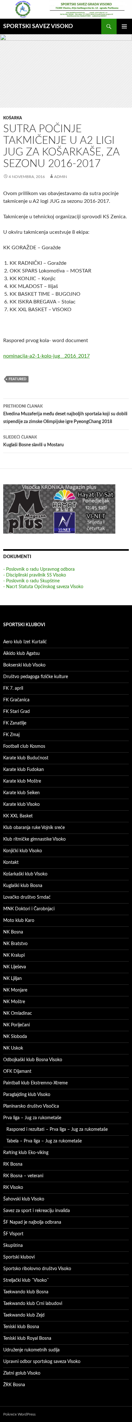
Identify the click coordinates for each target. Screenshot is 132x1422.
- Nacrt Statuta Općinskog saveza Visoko (43, 587)
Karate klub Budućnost (25, 758)
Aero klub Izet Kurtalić (25, 642)
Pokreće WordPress (19, 1414)
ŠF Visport (13, 1234)
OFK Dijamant (17, 1071)
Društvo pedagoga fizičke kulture (35, 677)
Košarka (12, 118)
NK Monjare (15, 990)
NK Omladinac (17, 1013)
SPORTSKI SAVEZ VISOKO (38, 26)
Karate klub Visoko (21, 804)
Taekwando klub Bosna (25, 1292)
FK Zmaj (11, 735)
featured (17, 379)
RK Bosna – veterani (23, 1176)
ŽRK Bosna (14, 1385)
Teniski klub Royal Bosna (27, 1338)
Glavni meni (124, 26)
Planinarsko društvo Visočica (31, 1106)
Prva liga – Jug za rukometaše (32, 1118)
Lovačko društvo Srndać (27, 897)
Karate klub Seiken (21, 793)
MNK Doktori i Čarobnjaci (28, 909)
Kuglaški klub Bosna (22, 886)
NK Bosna (13, 932)
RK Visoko (13, 1187)
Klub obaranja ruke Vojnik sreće (34, 827)
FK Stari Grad (16, 711)
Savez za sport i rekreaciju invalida (36, 1211)
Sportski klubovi (19, 1257)
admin (60, 177)
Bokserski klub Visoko (24, 665)
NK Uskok (13, 1048)
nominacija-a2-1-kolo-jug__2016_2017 (46, 356)
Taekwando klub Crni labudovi (32, 1303)
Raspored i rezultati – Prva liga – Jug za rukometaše (57, 1129)
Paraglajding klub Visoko (26, 1094)
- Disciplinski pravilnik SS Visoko (34, 575)
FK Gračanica (16, 700)
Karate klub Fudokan (23, 769)
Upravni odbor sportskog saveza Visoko (41, 1361)
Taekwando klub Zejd (24, 1315)
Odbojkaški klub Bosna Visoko (32, 1060)
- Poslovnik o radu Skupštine (31, 581)
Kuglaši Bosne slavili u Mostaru (33, 441)
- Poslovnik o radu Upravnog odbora (39, 569)
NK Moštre (14, 1002)
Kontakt (11, 862)
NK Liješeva (14, 967)
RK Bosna (12, 1164)
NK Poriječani (16, 1025)
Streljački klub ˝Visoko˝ (26, 1280)
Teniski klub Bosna (21, 1327)
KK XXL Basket (18, 816)
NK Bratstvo (15, 944)
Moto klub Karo (18, 920)
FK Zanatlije (14, 723)
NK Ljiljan (12, 978)
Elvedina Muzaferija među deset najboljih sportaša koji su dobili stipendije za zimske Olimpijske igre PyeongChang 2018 (65, 414)
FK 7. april (13, 688)
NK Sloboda (15, 1036)
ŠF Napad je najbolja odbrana (32, 1222)
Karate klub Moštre (22, 781)
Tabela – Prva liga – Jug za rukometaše (44, 1141)
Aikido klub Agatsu (21, 653)
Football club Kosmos (24, 746)
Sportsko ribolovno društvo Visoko (37, 1269)
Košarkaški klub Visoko (25, 874)
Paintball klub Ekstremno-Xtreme (35, 1083)
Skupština (13, 1245)
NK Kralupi (14, 955)
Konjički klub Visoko (22, 851)
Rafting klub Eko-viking (25, 1152)
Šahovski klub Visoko (23, 1199)
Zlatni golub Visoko (21, 1373)
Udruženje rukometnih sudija (31, 1350)
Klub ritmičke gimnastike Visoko (34, 839)
